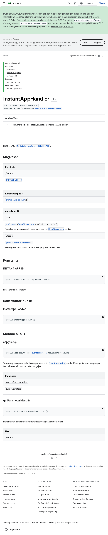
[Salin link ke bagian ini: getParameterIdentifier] (34, 400)
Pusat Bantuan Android (82, 486)
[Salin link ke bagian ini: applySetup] (19, 342)
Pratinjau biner (9, 499)
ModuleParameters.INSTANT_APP (33, 146)
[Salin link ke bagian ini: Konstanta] (21, 260)
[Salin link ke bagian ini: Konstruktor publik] (34, 301)
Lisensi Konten (75, 466)
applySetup (11, 224)
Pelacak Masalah (80, 507)
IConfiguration (26, 224)
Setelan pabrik (9, 503)
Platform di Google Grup (48, 503)
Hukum (35, 523)
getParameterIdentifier (18, 242)
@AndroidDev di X (45, 490)
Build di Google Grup (47, 507)
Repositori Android (11, 486)
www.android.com (81, 495)
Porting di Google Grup (47, 511)
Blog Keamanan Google (48, 499)
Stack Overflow (79, 503)
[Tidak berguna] (103, 56)
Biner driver (8, 507)
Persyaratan (8, 490)
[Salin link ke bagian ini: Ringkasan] (21, 157)
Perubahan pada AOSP (62, 26)
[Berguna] (99, 56)
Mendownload (9, 495)
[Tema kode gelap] (103, 276)
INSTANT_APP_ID (14, 180)
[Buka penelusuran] (69, 3)
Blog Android (43, 495)
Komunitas (24, 523)
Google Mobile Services (83, 499)
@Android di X (44, 486)
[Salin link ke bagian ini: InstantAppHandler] (28, 309)
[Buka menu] (4, 3)
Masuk (102, 3)
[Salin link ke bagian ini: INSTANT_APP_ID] (26, 268)
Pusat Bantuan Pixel (81, 490)
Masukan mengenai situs (67, 523)
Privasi (51, 523)
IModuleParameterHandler (48, 108)
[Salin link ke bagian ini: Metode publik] (27, 334)
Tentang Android (10, 523)
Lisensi (43, 523)
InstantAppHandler (15, 200)
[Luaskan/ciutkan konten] (22, 63)
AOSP (5, 56)
